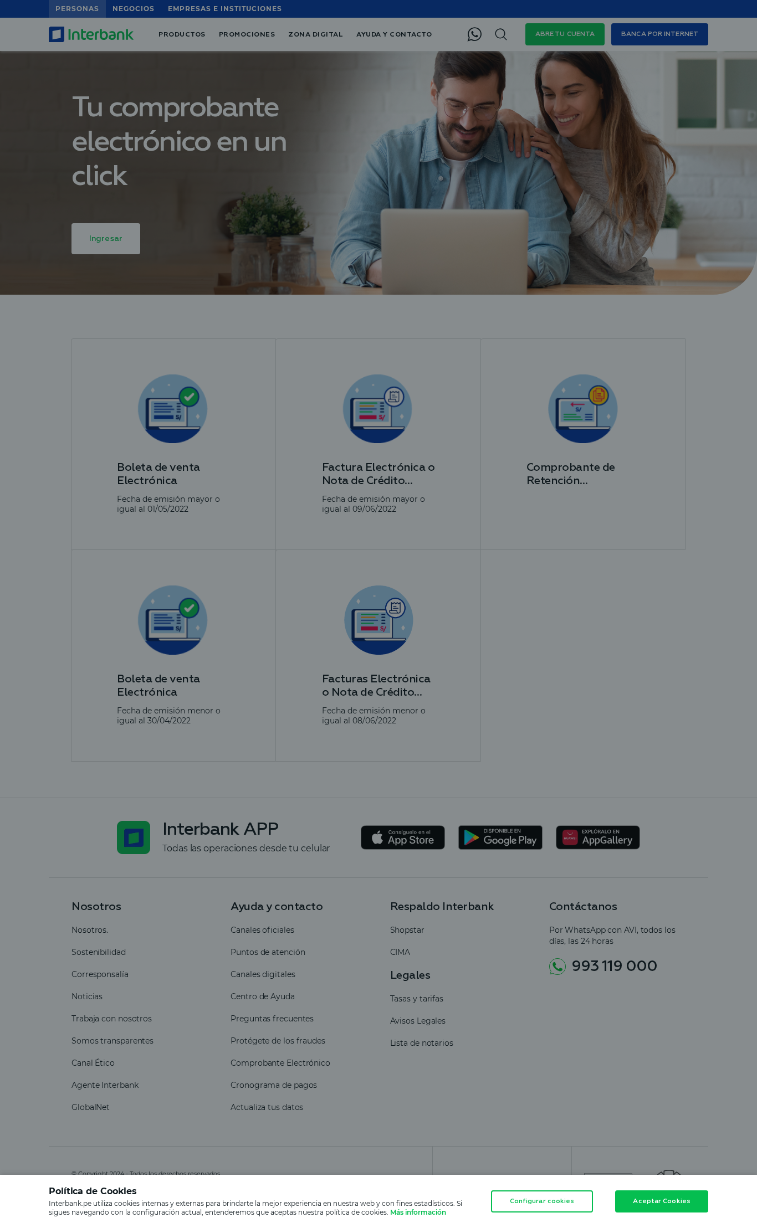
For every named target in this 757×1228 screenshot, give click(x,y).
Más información (418, 1212)
